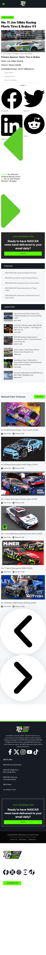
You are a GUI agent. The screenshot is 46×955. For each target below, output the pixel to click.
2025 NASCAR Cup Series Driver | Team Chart (22, 283)
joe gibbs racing (9, 76)
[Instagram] (23, 752)
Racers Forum (8, 949)
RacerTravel (7, 944)
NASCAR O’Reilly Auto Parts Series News (11, 771)
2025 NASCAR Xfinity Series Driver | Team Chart (21, 289)
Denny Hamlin (9, 72)
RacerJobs (7, 939)
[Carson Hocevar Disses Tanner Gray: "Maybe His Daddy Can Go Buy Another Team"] (8, 317)
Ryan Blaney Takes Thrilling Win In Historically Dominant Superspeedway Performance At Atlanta (27, 362)
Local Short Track (9, 790)
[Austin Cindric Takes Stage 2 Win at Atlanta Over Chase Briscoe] (8, 352)
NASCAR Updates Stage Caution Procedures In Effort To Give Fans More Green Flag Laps (27, 339)
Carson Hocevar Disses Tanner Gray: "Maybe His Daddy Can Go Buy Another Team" (28, 316)
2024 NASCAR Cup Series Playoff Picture (21, 273)
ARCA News (7, 784)
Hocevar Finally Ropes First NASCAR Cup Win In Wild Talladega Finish (28, 374)
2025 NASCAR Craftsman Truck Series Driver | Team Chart (22, 297)
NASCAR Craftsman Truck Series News (10, 778)
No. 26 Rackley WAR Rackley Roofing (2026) (18, 603)
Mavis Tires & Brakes (11, 80)
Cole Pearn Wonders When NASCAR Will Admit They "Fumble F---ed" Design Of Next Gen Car (28, 327)
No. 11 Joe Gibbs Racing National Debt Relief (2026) (21, 534)
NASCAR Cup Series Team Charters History (21, 278)
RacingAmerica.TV (9, 934)
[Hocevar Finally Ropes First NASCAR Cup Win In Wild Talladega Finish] (8, 375)
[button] (3, 4)
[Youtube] (29, 752)
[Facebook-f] (10, 752)
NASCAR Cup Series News (12, 765)
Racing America (8, 929)
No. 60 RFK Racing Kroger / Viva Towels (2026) (19, 430)
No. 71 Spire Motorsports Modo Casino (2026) (19, 499)
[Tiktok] (36, 752)
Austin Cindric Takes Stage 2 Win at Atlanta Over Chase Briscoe (26, 351)
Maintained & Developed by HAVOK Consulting (23, 837)
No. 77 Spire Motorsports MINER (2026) (16, 568)
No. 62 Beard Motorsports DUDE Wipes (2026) (19, 465)
